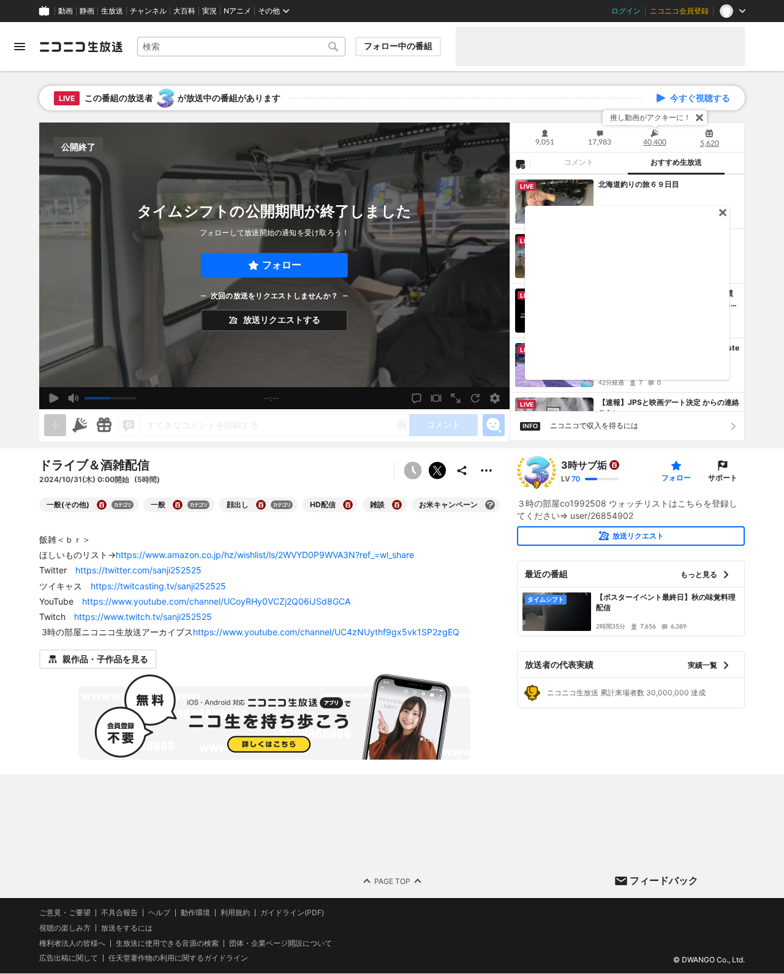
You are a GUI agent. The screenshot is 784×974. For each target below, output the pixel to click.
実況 (209, 11)
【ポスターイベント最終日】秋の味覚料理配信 (666, 602)
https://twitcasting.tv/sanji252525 (158, 586)
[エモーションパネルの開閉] (494, 425)
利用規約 (235, 912)
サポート (722, 477)
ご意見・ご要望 (65, 912)
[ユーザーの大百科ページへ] (614, 465)
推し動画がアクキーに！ (650, 117)
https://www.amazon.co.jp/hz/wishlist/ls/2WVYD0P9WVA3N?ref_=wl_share (265, 554)
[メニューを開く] (19, 46)
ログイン (626, 11)
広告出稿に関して (68, 958)
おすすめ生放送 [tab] (676, 162)
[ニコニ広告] (80, 425)
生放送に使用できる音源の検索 (167, 943)
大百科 (184, 11)
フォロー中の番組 (398, 46)
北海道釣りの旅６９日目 (638, 184)
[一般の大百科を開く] (178, 505)
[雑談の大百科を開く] (397, 505)
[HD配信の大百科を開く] (348, 505)
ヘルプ (159, 912)
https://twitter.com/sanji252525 (138, 570)
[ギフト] (104, 425)
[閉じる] (699, 117)
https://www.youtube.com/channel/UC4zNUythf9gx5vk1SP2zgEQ (326, 632)
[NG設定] (520, 163)
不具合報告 (119, 912)
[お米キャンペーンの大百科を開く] (490, 505)
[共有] (461, 470)
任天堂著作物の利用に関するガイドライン (178, 958)
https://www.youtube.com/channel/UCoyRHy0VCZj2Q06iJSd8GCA (216, 601)
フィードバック (664, 880)
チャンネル (148, 11)
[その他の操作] (486, 470)
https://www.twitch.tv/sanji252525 (143, 616)
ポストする (437, 470)
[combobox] (241, 46)
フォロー (281, 265)
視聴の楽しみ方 (65, 927)
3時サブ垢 (584, 465)
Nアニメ (237, 11)
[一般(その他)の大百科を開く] (102, 505)
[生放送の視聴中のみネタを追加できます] (55, 425)
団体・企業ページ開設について (280, 943)
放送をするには (127, 928)
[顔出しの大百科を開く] (261, 505)
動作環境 (195, 912)
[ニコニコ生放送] (81, 46)
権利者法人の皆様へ (72, 943)
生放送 (112, 11)
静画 (87, 11)
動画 (65, 11)
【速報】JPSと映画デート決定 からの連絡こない (668, 407)
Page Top (392, 881)
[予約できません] (412, 470)
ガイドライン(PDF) (292, 912)
